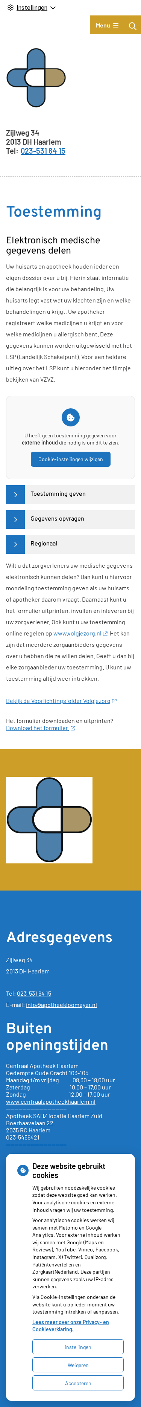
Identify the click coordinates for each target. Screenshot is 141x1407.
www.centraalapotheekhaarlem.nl (51, 1101)
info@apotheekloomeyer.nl (61, 1004)
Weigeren (78, 1365)
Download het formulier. (37, 727)
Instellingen (78, 1347)
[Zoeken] (132, 26)
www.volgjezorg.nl (77, 633)
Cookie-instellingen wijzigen (70, 459)
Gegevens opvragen (57, 519)
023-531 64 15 (34, 993)
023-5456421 (22, 1137)
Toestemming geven (58, 494)
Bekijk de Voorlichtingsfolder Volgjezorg (58, 700)
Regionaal (43, 544)
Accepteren (78, 1383)
